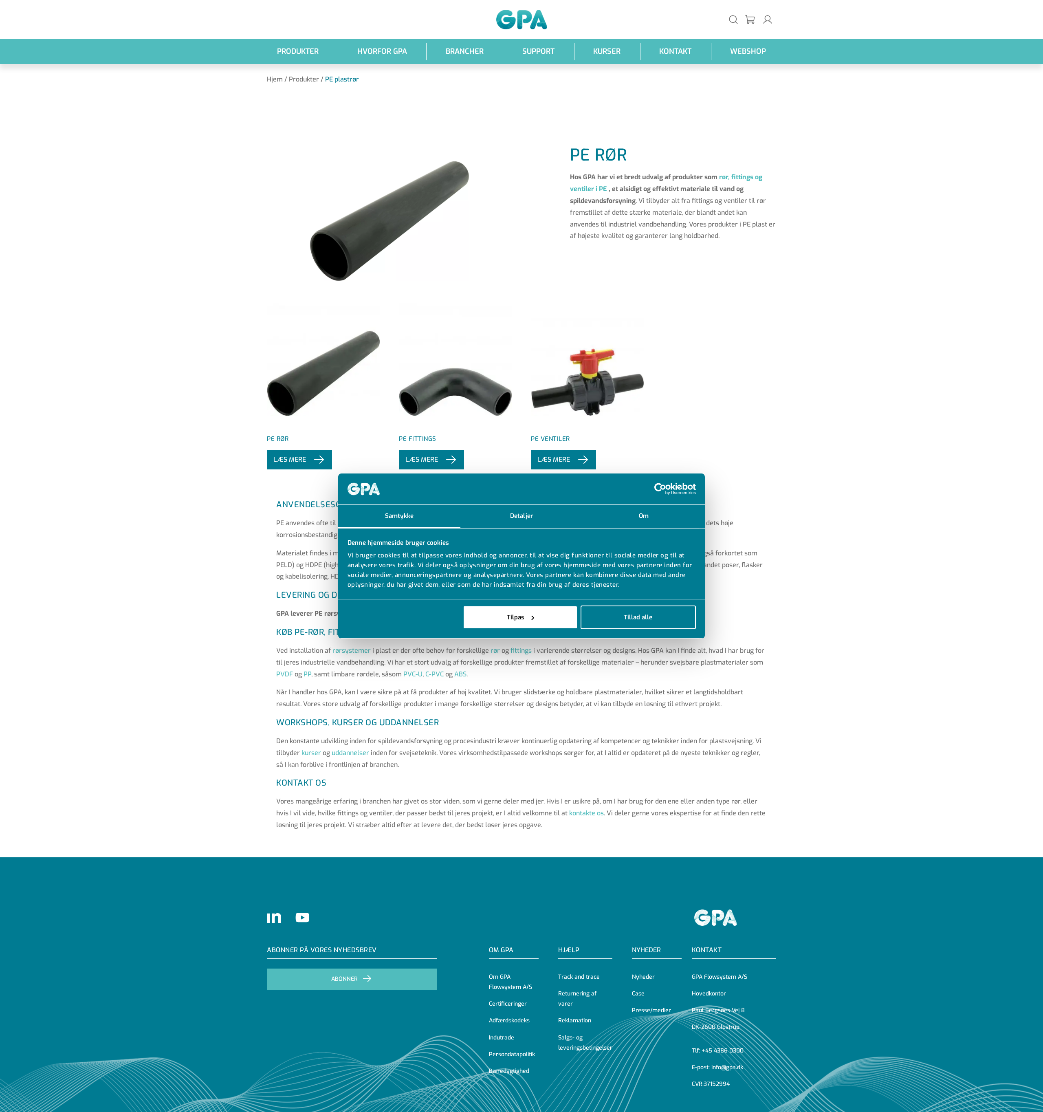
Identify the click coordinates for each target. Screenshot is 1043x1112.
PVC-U (412, 674)
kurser (311, 753)
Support (538, 51)
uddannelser (350, 753)
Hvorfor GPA (382, 51)
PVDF (284, 674)
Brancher (465, 51)
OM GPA (501, 950)
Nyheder (646, 950)
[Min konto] (767, 19)
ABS (460, 674)
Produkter (298, 51)
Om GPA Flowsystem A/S (510, 982)
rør (495, 650)
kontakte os (586, 813)
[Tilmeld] (750, 20)
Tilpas (515, 617)
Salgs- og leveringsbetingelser (585, 1043)
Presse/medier (651, 1010)
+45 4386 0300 (723, 1051)
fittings (521, 650)
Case (638, 993)
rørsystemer (351, 650)
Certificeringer (508, 1004)
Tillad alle (638, 617)
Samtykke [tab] (399, 516)
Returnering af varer (577, 999)
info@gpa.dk (727, 1067)
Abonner (344, 979)
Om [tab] (644, 516)
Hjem (275, 79)
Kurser (607, 51)
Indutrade (501, 1038)
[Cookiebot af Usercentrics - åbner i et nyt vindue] (660, 489)
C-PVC (434, 674)
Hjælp (568, 950)
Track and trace (579, 977)
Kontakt (675, 51)
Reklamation (574, 1020)
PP (307, 674)
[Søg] (733, 19)
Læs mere (289, 459)
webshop (748, 51)
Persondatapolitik (512, 1054)
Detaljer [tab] (521, 516)
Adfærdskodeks (509, 1020)
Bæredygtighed (509, 1071)
